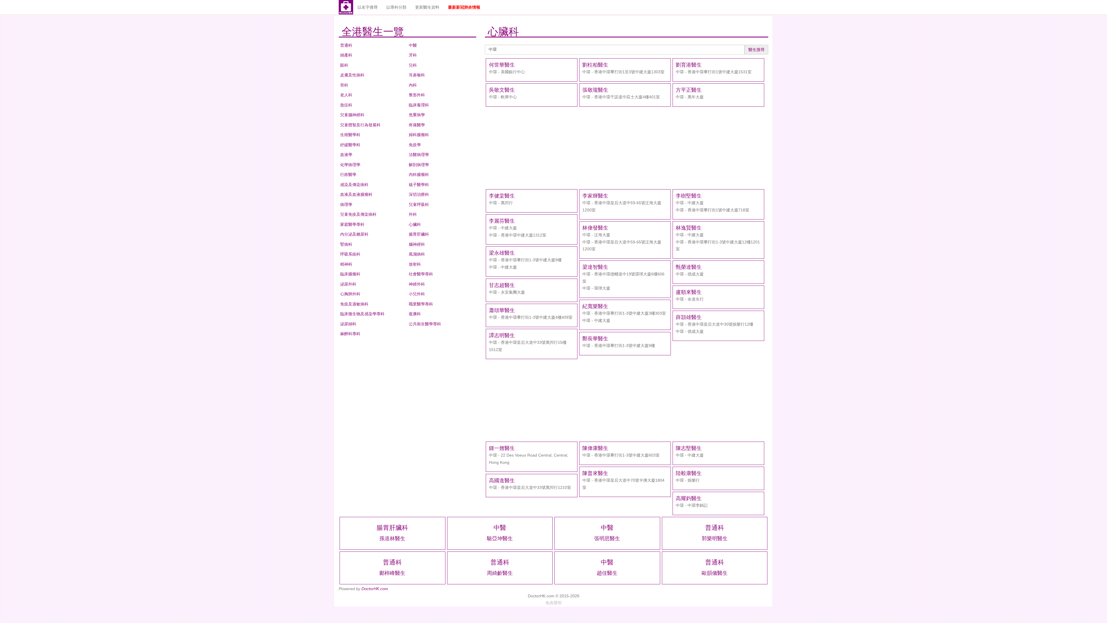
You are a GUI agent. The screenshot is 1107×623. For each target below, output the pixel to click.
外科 (413, 214)
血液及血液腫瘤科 (356, 194)
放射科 (415, 264)
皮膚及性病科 (352, 75)
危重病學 (417, 114)
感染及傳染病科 (354, 184)
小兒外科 (417, 294)
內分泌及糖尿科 (354, 234)
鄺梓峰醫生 (392, 573)
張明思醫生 (607, 538)
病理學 (346, 204)
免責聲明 (553, 603)
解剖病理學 (419, 164)
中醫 (413, 45)
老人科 (346, 95)
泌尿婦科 (348, 324)
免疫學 (415, 144)
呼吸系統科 (350, 254)
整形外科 (417, 95)
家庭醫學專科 (352, 224)
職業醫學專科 (421, 304)
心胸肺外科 (350, 294)
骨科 (344, 85)
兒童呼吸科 (419, 204)
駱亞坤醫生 (500, 538)
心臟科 (415, 224)
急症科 (346, 105)
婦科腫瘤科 (419, 134)
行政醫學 (348, 174)
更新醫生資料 (427, 7)
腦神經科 (417, 244)
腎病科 (346, 244)
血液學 (346, 154)
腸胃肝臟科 (419, 234)
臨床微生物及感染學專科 (362, 314)
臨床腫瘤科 (350, 274)
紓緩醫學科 (350, 144)
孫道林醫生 (392, 538)
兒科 (413, 65)
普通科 (346, 45)
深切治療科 (419, 194)
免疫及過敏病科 (354, 304)
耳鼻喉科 (417, 75)
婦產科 (346, 55)
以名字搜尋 (367, 7)
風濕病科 (417, 254)
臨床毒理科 (419, 105)
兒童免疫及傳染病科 (358, 214)
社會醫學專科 (421, 274)
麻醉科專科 (350, 333)
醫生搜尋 (756, 49)
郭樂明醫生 (715, 538)
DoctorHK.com (375, 588)
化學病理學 (350, 164)
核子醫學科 (419, 184)
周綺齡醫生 (500, 573)
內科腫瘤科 (419, 174)
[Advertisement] (626, 148)
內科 (413, 85)
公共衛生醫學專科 (425, 324)
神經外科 (417, 284)
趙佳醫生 (607, 573)
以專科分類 (396, 7)
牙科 (413, 55)
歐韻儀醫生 (715, 573)
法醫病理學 (419, 154)
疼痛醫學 (417, 125)
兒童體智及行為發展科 (360, 125)
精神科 (346, 264)
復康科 (415, 314)
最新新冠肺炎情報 (464, 7)
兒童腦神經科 (352, 114)
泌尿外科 (348, 284)
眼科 (344, 65)
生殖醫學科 (350, 134)
